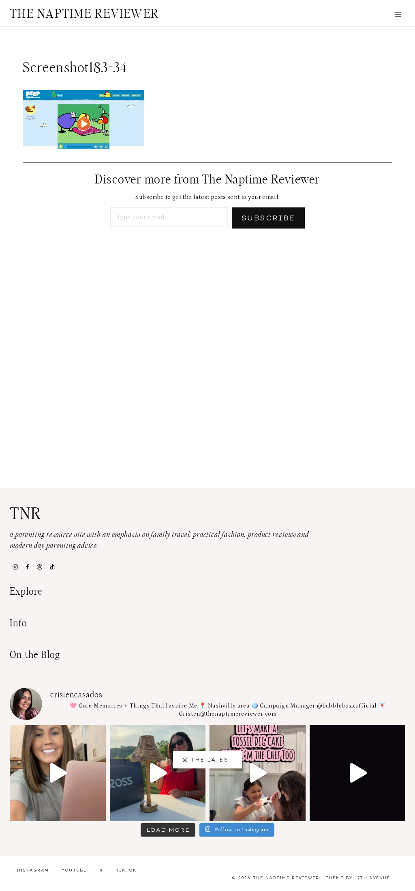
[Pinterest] (39, 567)
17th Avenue (372, 878)
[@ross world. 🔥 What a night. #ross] (158, 773)
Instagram (33, 870)
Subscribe (268, 218)
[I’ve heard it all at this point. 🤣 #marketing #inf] (58, 773)
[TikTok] (52, 567)
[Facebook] (27, 567)
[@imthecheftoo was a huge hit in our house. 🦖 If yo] (258, 773)
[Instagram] (15, 567)
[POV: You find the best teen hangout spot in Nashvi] (358, 773)
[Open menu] (397, 14)
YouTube (74, 870)
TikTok (126, 870)
